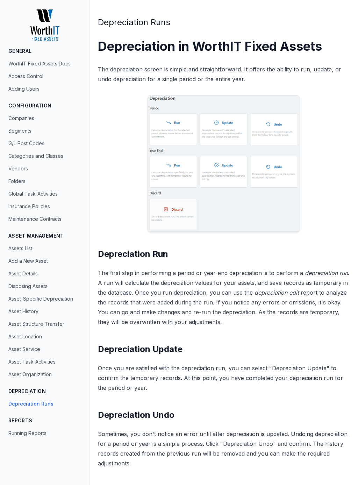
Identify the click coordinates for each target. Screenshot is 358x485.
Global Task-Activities (33, 194)
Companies (21, 118)
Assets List (20, 248)
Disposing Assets (28, 286)
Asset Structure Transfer (36, 324)
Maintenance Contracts (35, 219)
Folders (17, 181)
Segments (19, 131)
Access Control (25, 76)
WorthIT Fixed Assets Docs (39, 63)
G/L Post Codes (26, 143)
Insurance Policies (29, 206)
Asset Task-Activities (32, 362)
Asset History (23, 311)
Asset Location (25, 336)
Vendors (18, 168)
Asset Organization (30, 374)
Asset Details (23, 273)
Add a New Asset (28, 261)
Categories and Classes (35, 156)
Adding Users (24, 89)
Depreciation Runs (30, 404)
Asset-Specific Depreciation (40, 299)
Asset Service (24, 349)
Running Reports (27, 433)
